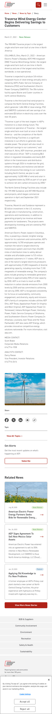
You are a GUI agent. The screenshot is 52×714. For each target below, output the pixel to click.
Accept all (25, 701)
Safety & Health (26, 645)
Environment (26, 632)
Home (7, 13)
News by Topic (25, 13)
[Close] (49, 680)
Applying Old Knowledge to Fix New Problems (22, 575)
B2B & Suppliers (26, 619)
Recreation (26, 638)
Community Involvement (26, 625)
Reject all (25, 709)
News (14, 13)
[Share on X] (14, 420)
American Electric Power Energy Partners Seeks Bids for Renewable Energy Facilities (22, 514)
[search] (38, 5)
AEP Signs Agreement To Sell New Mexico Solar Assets (21, 536)
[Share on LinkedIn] (21, 420)
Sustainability (26, 651)
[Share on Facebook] (7, 420)
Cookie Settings (25, 694)
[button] (45, 4)
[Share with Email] (27, 420)
